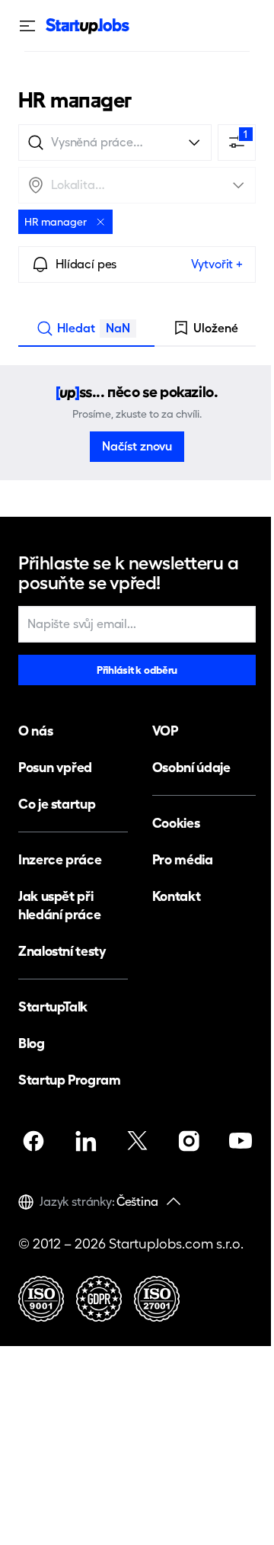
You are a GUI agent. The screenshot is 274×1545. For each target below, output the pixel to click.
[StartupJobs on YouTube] (240, 1141)
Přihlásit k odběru (137, 670)
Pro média (182, 859)
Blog (31, 1043)
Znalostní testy (62, 951)
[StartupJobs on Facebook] (33, 1141)
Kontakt (176, 896)
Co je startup (56, 804)
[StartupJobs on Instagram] (189, 1141)
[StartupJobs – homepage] (87, 26)
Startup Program (69, 1080)
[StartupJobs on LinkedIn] (85, 1141)
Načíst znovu (137, 446)
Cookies (175, 823)
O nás (35, 731)
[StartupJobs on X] (137, 1141)
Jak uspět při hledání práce (59, 905)
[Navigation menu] (32, 26)
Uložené (215, 328)
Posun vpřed (55, 767)
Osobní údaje (191, 767)
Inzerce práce (59, 859)
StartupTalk (53, 1006)
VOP (165, 731)
